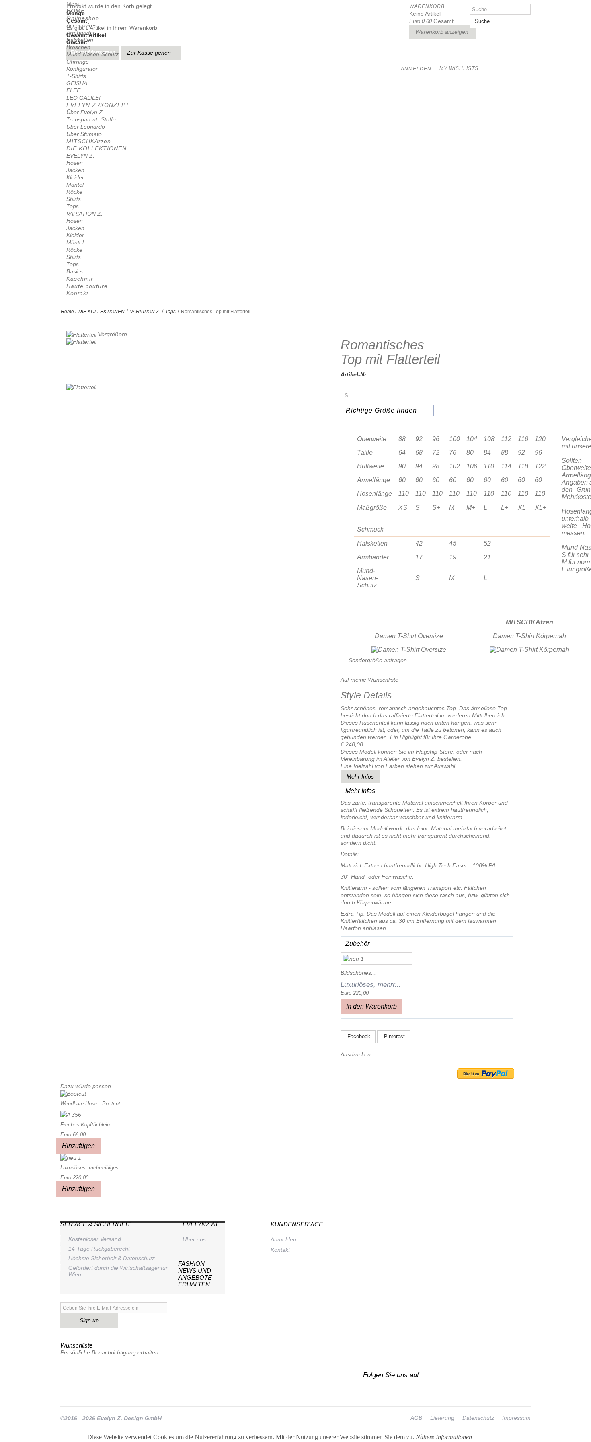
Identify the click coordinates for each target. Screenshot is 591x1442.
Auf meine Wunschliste (369, 679)
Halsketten (79, 40)
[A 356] (70, 1114)
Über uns (194, 1239)
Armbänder (80, 32)
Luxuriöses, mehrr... (371, 984)
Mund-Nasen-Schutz (92, 54)
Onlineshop (82, 18)
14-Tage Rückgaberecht (99, 1248)
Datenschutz (478, 1418)
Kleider (75, 177)
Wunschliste (76, 1345)
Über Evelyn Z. (85, 112)
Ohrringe (77, 61)
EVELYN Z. (80, 155)
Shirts (73, 199)
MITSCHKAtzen (88, 141)
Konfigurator (82, 69)
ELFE (73, 90)
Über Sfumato (84, 134)
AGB (416, 1418)
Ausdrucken (356, 1054)
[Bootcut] (73, 1093)
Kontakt (77, 293)
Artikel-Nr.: (355, 374)
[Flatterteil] (81, 361)
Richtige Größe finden (381, 410)
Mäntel (75, 184)
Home (67, 311)
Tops (72, 206)
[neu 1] (376, 958)
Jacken (75, 170)
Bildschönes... (358, 973)
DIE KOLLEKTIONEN (96, 148)
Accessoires (81, 25)
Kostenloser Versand (94, 1239)
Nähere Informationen (444, 1437)
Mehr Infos (360, 776)
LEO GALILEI (83, 97)
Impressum (516, 1418)
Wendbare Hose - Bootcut (90, 1104)
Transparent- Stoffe (91, 119)
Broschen (78, 47)
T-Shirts (76, 76)
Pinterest (393, 1036)
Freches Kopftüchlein (85, 1125)
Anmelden (283, 1239)
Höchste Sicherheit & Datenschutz (111, 1258)
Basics (74, 271)
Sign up (89, 1320)
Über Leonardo (85, 126)
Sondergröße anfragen (378, 660)
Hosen (74, 163)
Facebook (358, 1036)
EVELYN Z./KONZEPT (97, 105)
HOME (75, 11)
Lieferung (442, 1418)
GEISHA (76, 83)
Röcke (74, 192)
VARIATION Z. (84, 213)
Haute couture (87, 286)
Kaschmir (79, 278)
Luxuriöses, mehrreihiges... (91, 1168)
